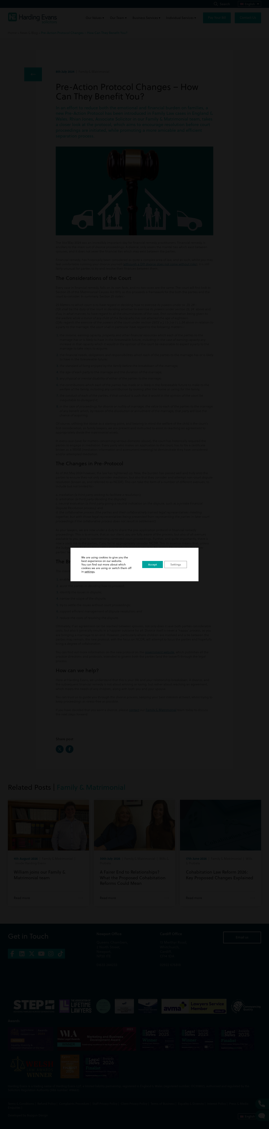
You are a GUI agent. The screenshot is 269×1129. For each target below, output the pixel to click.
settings (89, 571)
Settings (175, 564)
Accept (152, 564)
